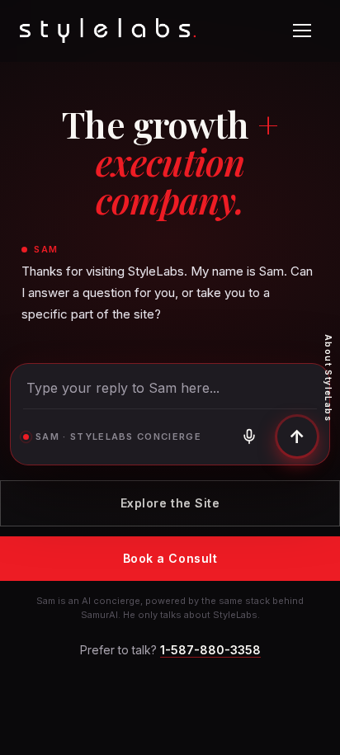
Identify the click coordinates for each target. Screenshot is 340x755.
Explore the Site (170, 503)
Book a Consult (170, 558)
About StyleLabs (328, 378)
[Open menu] (302, 30)
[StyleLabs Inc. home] (108, 30)
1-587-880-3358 (210, 650)
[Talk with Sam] (249, 436)
